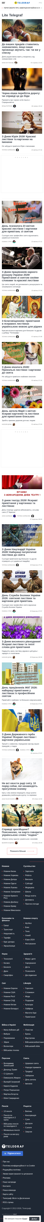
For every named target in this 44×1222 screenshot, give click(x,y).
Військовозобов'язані (34, 1042)
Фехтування (30, 944)
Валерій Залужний (12, 1082)
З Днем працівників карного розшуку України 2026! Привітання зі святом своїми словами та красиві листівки (20, 276)
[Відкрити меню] (4, 3)
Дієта (27, 967)
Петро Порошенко (11, 1090)
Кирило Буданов (11, 1086)
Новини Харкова (11, 875)
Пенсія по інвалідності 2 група (10, 1117)
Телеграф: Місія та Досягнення (16, 1198)
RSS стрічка (8, 1202)
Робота (28, 875)
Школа (28, 892)
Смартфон (8, 975)
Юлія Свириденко (11, 1098)
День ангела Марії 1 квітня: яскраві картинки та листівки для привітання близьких (20, 414)
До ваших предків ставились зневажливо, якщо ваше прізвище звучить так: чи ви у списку (21, 48)
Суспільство (29, 866)
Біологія (7, 967)
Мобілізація (28, 1025)
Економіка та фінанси (8, 919)
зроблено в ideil (9, 1214)
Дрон (6, 971)
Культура (29, 1005)
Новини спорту (30, 918)
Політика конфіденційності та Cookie (19, 1166)
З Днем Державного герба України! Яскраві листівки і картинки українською (19, 737)
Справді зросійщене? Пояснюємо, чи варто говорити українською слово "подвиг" (22, 832)
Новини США (9, 992)
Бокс (27, 927)
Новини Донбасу (11, 902)
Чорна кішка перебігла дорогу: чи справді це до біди (21, 94)
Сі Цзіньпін (8, 1074)
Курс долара (9, 942)
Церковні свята (32, 1063)
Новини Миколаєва (12, 910)
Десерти (29, 1123)
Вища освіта (30, 896)
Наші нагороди (9, 1182)
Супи (27, 1119)
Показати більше (18, 851)
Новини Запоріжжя (12, 892)
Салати (28, 1128)
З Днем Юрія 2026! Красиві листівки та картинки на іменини (19, 139)
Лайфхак (29, 1009)
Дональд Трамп (10, 1070)
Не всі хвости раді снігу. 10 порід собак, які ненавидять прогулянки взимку (20, 786)
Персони (6, 1058)
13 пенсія (8, 1111)
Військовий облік (32, 1046)
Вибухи (7, 1034)
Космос (7, 963)
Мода (27, 996)
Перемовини (9, 1038)
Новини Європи (10, 988)
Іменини (28, 1084)
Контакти (7, 1186)
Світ (4, 983)
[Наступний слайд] (41, 8)
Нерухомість (9, 934)
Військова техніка (11, 1050)
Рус (40, 3)
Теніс (27, 931)
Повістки (29, 1030)
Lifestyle (27, 983)
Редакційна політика (12, 1170)
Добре (34, 1219)
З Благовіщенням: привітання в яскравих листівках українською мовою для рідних (22, 324)
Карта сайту (8, 1194)
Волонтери (8, 1046)
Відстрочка (30, 1038)
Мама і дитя (30, 959)
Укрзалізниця (9, 946)
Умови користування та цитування (18, 1174)
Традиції (29, 1071)
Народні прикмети (33, 1067)
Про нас (6, 1162)
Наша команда (9, 1190)
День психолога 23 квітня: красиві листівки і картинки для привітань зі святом (19, 229)
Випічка (28, 1111)
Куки (24, 1219)
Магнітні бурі (30, 1013)
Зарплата (29, 871)
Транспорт (8, 930)
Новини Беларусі (11, 1009)
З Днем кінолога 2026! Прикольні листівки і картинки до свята (21, 370)
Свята (26, 1058)
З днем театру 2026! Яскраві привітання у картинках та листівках (19, 503)
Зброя (6, 1042)
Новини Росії (9, 996)
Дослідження (31, 975)
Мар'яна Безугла (11, 1094)
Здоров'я (27, 954)
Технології (8, 959)
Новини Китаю (10, 1005)
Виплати (29, 879)
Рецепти (27, 1106)
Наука (4, 954)
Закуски (28, 1132)
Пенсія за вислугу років (11, 1135)
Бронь (28, 1034)
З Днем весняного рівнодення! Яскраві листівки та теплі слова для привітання (21, 644)
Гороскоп (29, 988)
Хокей (28, 935)
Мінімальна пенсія (12, 1130)
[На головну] (22, 3)
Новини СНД (9, 1000)
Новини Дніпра (10, 879)
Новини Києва (10, 871)
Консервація (30, 1115)
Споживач (29, 992)
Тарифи (7, 938)
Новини (5, 866)
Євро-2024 (30, 940)
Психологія (30, 971)
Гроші (6, 925)
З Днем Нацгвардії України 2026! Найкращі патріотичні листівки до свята (19, 552)
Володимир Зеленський (9, 1064)
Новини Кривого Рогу (11, 897)
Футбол (28, 923)
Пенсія (5, 1106)
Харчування (30, 963)
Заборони (29, 1076)
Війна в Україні (9, 1025)
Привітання (30, 1017)
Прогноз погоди (32, 904)
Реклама (6, 1178)
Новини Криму (10, 906)
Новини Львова (10, 888)
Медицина (29, 888)
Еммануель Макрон (12, 1078)
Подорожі (29, 1000)
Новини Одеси (10, 883)
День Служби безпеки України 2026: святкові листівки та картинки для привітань (21, 598)
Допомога (29, 900)
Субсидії (29, 883)
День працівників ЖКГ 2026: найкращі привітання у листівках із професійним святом (19, 691)
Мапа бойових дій (11, 1030)
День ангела (30, 1080)
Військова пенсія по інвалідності (11, 1125)
